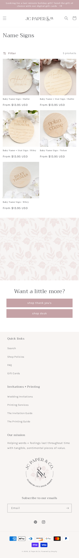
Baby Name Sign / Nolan (53, 150)
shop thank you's (39, 303)
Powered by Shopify (49, 551)
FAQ (9, 365)
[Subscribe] (67, 508)
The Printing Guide (18, 421)
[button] (5, 18)
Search (11, 348)
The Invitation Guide (20, 413)
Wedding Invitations (20, 396)
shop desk (39, 313)
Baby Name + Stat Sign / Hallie (57, 99)
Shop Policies (15, 356)
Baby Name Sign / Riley (16, 202)
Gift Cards (13, 373)
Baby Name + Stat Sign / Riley (19, 150)
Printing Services (17, 404)
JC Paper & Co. (35, 551)
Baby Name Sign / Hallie (16, 99)
